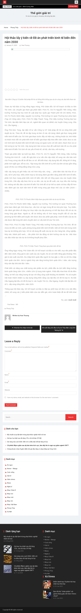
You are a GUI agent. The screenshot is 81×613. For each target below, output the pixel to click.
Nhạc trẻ (10, 501)
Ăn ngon (10, 465)
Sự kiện (9, 512)
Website (7, 390)
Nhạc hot (10, 494)
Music (9, 483)
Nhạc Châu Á (11, 490)
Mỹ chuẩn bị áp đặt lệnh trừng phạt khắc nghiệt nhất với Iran (26, 435)
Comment (8, 351)
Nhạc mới (10, 497)
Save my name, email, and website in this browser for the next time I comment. (33, 397)
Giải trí (9, 476)
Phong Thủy (10, 308)
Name (6, 375)
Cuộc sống (10, 472)
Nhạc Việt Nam (12, 504)
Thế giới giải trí (40, 13)
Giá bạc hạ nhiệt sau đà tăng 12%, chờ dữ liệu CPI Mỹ (24, 438)
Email (6, 382)
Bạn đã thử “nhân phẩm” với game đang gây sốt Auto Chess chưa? (64, 594)
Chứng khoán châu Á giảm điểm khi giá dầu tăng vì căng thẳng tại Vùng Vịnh (31, 449)
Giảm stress (11, 479)
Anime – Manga (12, 468)
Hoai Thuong (25, 45)
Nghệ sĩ (9, 486)
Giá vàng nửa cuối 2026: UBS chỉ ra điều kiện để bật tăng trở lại (27, 442)
